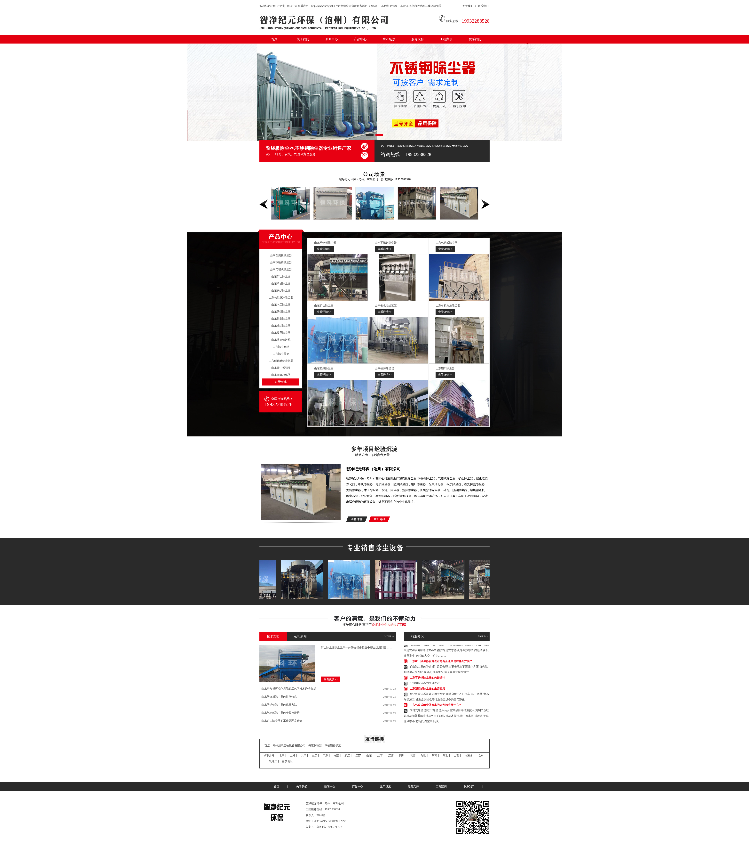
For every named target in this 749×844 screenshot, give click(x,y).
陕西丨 (414, 755)
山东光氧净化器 (280, 374)
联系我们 (483, 5)
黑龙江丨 (274, 761)
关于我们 (467, 5)
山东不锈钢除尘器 (281, 262)
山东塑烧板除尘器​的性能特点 (279, 696)
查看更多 (281, 382)
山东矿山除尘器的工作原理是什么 (281, 720)
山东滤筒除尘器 (280, 325)
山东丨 (370, 755)
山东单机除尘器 (280, 283)
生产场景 (389, 39)
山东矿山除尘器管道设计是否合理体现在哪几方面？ (441, 710)
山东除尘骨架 (281, 353)
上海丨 (294, 755)
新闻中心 (331, 39)
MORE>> (389, 636)
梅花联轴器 (315, 745)
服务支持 (417, 39)
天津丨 (305, 755)
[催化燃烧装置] (398, 340)
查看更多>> (331, 679)
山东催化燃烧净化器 (281, 360)
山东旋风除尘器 (280, 332)
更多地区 (287, 761)
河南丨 (436, 755)
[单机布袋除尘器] (459, 340)
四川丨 (403, 755)
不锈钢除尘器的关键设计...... (427, 666)
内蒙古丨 (470, 755)
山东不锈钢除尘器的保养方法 (279, 704)
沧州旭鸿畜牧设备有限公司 (289, 745)
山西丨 (458, 755)
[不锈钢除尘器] (398, 277)
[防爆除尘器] (337, 403)
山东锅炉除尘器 (280, 290)
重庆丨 (316, 755)
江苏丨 (359, 755)
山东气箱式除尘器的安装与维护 (280, 712)
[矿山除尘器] (337, 340)
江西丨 (392, 755)
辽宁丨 (381, 755)
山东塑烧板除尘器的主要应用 (427, 672)
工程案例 (446, 39)
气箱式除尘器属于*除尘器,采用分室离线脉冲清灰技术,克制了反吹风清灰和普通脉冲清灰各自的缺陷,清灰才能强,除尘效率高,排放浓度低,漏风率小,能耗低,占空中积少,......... (446, 700)
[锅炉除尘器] (398, 403)
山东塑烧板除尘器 (281, 255)
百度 (267, 745)
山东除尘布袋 (281, 346)
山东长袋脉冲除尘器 (281, 297)
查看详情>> (324, 249)
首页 (274, 39)
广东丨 (327, 755)
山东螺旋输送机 (280, 339)
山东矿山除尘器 (280, 276)
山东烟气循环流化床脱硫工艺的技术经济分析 (288, 688)
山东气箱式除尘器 (281, 269)
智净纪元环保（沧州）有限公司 (373, 469)
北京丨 (283, 755)
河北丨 (447, 755)
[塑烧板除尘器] (337, 277)
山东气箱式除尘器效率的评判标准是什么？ (435, 688)
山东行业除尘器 (280, 318)
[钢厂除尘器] (459, 403)
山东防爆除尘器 (280, 311)
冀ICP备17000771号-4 (329, 826)
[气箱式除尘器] (459, 277)
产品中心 (360, 39)
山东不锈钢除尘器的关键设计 (427, 661)
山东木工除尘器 (280, 304)
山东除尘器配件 (280, 367)
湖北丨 (425, 755)
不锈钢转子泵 (333, 745)
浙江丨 (348, 755)
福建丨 (338, 755)
